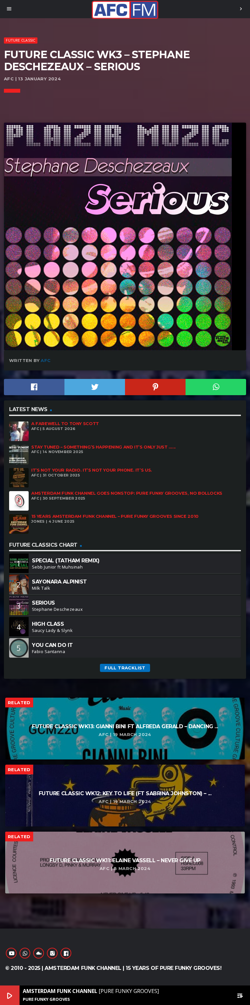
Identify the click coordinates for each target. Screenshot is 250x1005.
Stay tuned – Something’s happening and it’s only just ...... (103, 447)
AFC (45, 360)
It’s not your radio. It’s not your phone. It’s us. (91, 470)
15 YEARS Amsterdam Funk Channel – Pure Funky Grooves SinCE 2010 (115, 516)
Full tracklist (124, 667)
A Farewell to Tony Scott (65, 423)
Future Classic (20, 40)
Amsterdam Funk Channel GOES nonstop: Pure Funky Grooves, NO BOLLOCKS (126, 493)
